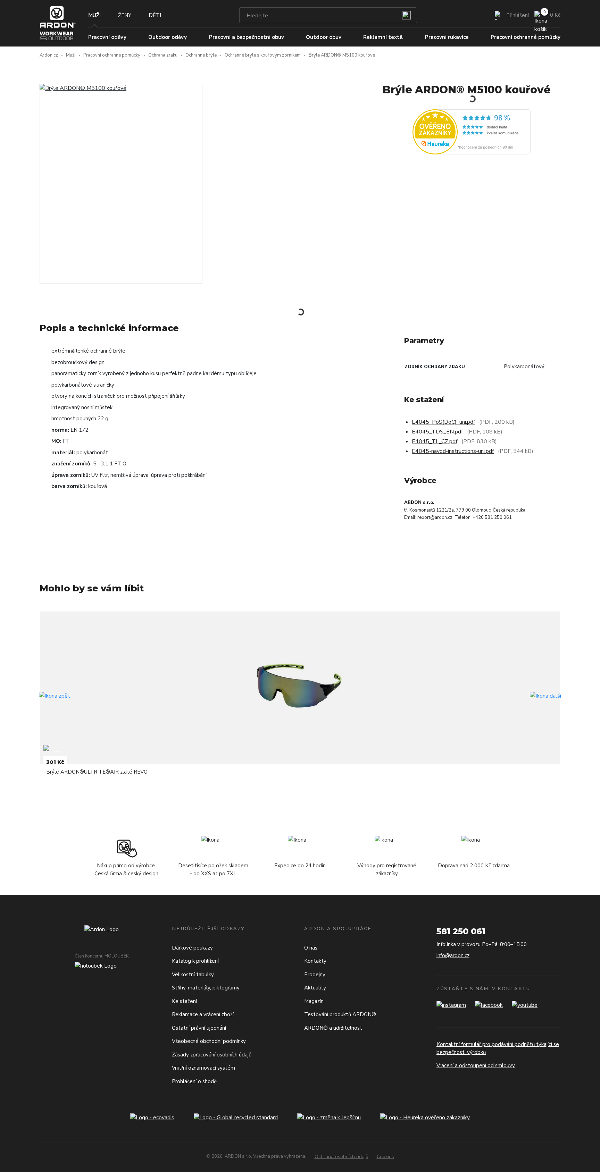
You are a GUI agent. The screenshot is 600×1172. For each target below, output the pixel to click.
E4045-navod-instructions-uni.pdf (453, 451)
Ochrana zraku (162, 55)
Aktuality (315, 987)
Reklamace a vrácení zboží (203, 1014)
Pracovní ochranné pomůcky (111, 55)
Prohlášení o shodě (194, 1081)
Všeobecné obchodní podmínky (209, 1041)
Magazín (314, 1001)
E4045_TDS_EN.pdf (437, 432)
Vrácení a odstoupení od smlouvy (475, 1065)
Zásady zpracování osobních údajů (211, 1054)
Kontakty (315, 961)
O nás (310, 947)
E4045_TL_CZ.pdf (434, 441)
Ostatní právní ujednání (199, 1028)
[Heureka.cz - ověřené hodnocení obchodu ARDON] (471, 131)
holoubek (117, 956)
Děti (155, 15)
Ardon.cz (49, 55)
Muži (94, 15)
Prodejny (314, 974)
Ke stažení (184, 1001)
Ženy (124, 15)
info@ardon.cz (452, 955)
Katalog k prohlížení (195, 961)
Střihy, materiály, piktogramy (206, 987)
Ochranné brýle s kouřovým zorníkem (263, 55)
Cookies (385, 1156)
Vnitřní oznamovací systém (203, 1067)
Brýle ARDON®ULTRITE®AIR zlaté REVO (97, 771)
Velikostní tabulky (193, 974)
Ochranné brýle (201, 55)
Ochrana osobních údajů (341, 1156)
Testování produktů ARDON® (340, 1014)
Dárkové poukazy (192, 947)
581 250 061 (460, 931)
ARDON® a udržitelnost (333, 1028)
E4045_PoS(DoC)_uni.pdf (443, 422)
